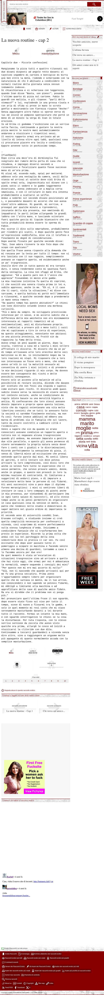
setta (79, 438)
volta (87, 450)
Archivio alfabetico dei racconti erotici (47, 954)
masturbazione (50, 53)
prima (87, 432)
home (28, 29)
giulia (98, 413)
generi (42, 29)
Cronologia (25, 954)
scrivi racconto (73, 29)
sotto (95, 438)
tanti (88, 442)
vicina (81, 446)
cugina (90, 410)
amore (84, 404)
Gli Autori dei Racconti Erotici (40, 966)
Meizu (16, 53)
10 (65, 681)
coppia (95, 407)
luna (83, 415)
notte (95, 428)
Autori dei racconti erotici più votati (17, 971)
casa (80, 407)
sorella (88, 438)
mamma (87, 419)
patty (78, 432)
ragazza (78, 436)
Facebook (21, 987)
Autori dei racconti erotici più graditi (47, 971)
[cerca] (94, 4)
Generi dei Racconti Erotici (15, 966)
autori (55, 29)
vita (93, 446)
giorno (92, 413)
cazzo (88, 407)
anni (91, 404)
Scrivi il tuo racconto (12, 975)
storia (82, 441)
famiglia (84, 413)
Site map (41, 983)
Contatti (19, 983)
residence (87, 436)
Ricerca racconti (11, 979)
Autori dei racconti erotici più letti (67, 966)
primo (96, 432)
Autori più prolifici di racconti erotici (78, 971)
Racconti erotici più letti (13, 958)
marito (87, 423)
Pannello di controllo (32, 975)
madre (89, 415)
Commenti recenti (11, 962)
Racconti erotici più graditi (59, 958)
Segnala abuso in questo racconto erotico (19, 690)
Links (51, 983)
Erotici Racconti (11, 954)
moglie (83, 428)
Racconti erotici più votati (35, 958)
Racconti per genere (80, 78)
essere (77, 413)
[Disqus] (35, 836)
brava (97, 404)
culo (96, 410)
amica (77, 404)
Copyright (30, 983)
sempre (96, 436)
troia (93, 441)
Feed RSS (9, 987)
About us (8, 983)
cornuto (81, 410)
